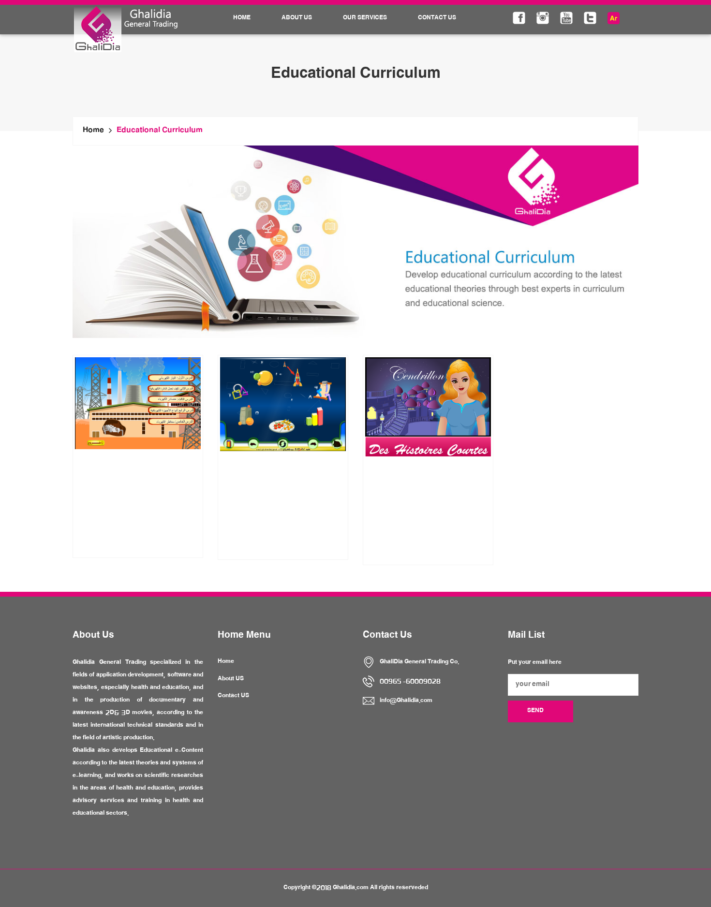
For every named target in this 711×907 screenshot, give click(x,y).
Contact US (233, 696)
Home (242, 18)
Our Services (365, 18)
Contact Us (437, 18)
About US (231, 679)
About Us (296, 18)
